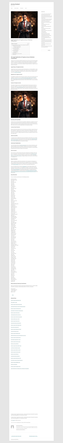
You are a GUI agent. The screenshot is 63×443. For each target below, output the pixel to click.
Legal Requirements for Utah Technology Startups (18, 306)
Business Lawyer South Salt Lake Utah (16, 304)
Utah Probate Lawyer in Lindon (45, 36)
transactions (24, 166)
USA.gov (13, 420)
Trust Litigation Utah (44, 32)
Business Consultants (14, 364)
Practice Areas (16, 8)
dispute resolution (16, 164)
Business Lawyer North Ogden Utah (16, 325)
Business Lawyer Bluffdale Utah (15, 362)
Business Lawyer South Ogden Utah (16, 345)
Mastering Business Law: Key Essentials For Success (18, 335)
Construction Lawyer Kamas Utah (16, 436)
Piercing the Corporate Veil (15, 327)
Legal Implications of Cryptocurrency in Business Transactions (20, 368)
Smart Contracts (16, 51)
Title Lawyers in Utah (14, 302)
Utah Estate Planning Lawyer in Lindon (46, 35)
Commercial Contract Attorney (15, 356)
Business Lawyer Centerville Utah (15, 337)
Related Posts (14, 54)
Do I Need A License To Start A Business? (17, 360)
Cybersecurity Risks (16, 49)
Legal (26, 8)
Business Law (19, 422)
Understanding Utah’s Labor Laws (16, 314)
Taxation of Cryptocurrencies (17, 47)
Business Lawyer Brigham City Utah (16, 329)
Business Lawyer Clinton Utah (15, 312)
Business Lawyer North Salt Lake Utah (16, 316)
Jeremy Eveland (15, 4)
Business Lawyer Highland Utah (15, 333)
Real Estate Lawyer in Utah (33, 436)
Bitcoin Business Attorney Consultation (17, 53)
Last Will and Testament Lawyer (15, 347)
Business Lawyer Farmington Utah (16, 308)
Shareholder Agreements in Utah (15, 339)
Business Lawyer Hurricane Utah (15, 341)
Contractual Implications (16, 50)
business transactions (18, 72)
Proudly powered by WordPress (14, 439)
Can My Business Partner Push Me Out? (46, 40)
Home (11, 8)
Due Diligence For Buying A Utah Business (17, 310)
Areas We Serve (15, 52)
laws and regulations (16, 169)
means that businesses (20, 87)
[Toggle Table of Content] (28, 44)
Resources (21, 8)
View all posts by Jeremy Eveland (20, 429)
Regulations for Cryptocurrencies (17, 46)
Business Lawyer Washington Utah (16, 300)
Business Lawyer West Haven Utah (16, 358)
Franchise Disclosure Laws (14, 331)
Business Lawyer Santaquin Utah (15, 366)
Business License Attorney (14, 343)
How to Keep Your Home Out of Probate (46, 39)
